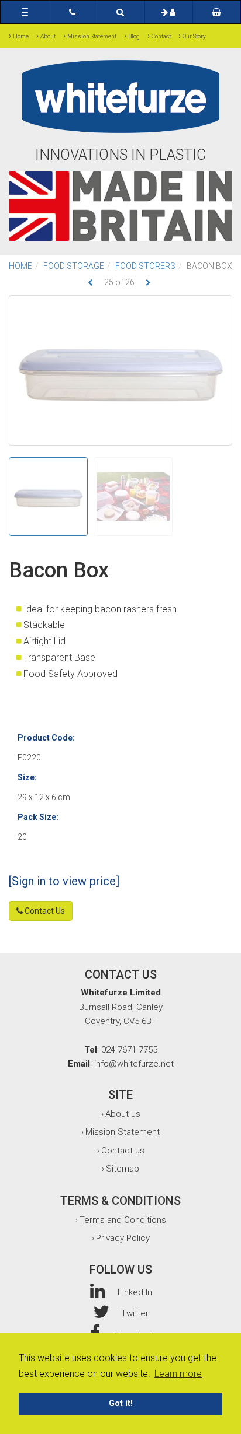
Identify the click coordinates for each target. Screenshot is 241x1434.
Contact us (122, 1150)
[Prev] (90, 282)
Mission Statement (91, 36)
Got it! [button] (121, 1403)
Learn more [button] (178, 1373)
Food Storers (145, 266)
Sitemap (122, 1168)
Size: (27, 777)
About (48, 36)
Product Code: (46, 737)
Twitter (135, 1313)
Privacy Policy (123, 1238)
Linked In (135, 1292)
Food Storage (73, 266)
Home (21, 36)
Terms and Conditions (123, 1220)
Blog (134, 36)
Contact (161, 36)
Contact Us (44, 911)
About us (122, 1114)
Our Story (194, 36)
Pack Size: (38, 817)
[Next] (148, 282)
